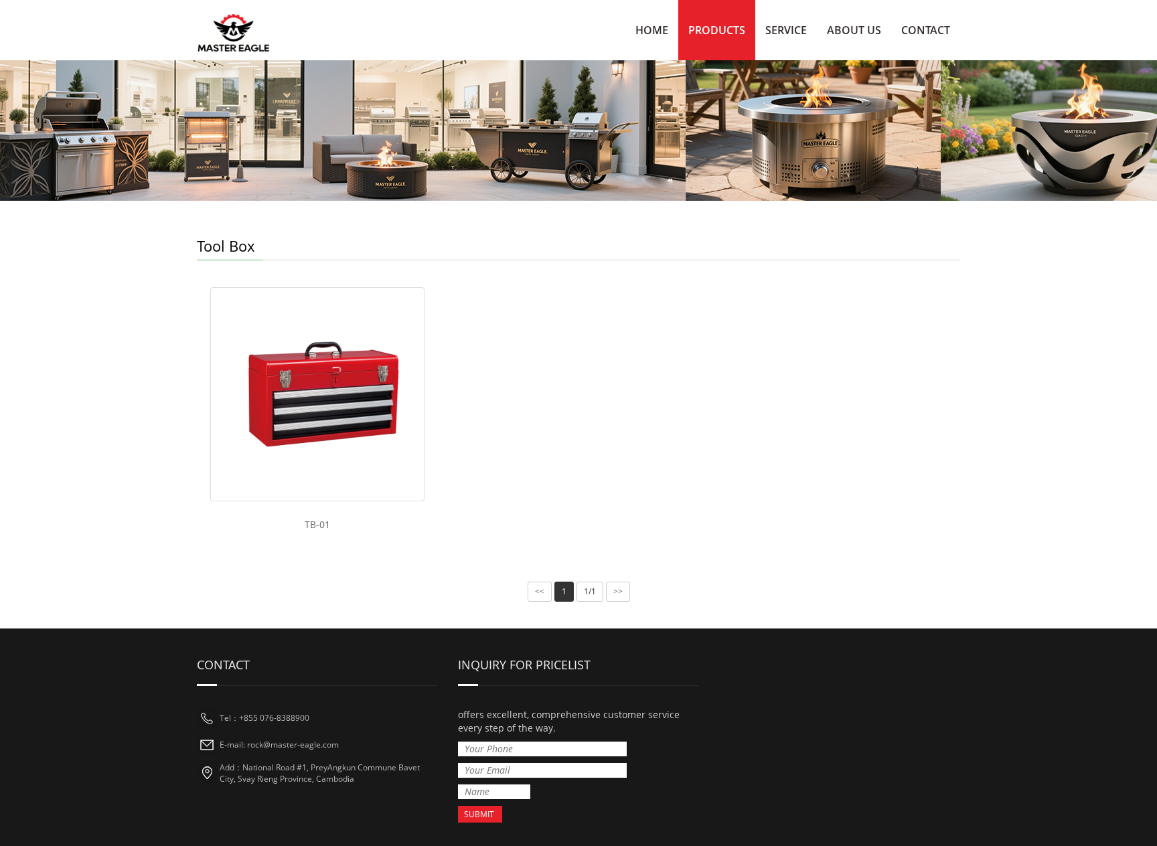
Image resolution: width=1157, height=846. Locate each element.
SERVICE (786, 30)
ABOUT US (854, 30)
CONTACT (925, 30)
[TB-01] (317, 394)
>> (618, 591)
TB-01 (317, 524)
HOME (651, 30)
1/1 (590, 591)
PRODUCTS (716, 30)
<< (539, 591)
